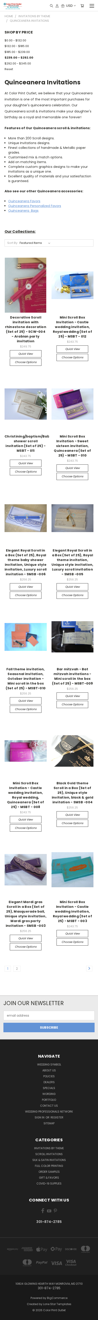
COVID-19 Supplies (49, 1183)
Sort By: (12, 243)
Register (57, 1117)
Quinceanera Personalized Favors (34, 206)
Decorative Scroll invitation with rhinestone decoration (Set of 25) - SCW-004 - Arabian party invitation (25, 329)
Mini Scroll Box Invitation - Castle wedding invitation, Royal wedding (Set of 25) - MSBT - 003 (72, 911)
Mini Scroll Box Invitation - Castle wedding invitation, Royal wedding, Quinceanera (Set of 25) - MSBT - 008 (25, 795)
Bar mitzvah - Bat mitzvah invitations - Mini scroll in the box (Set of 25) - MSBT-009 (72, 676)
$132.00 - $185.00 (17, 46)
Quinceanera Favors (24, 201)
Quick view (25, 354)
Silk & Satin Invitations (49, 1160)
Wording (49, 1094)
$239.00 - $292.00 (19, 57)
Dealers (49, 1082)
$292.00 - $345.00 (18, 63)
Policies (49, 1076)
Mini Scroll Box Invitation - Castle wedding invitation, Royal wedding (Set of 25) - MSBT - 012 (72, 327)
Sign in (40, 1117)
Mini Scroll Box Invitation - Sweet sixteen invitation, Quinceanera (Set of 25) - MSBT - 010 (72, 446)
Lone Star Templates (57, 1304)
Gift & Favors (49, 1178)
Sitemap (49, 1123)
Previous (7, 1315)
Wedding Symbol (49, 1064)
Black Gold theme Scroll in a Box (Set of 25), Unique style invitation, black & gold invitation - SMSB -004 (72, 792)
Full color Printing (49, 1166)
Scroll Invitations (49, 1154)
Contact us (49, 1106)
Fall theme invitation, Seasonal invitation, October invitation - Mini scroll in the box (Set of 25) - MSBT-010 (26, 678)
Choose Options (25, 362)
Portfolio (49, 1100)
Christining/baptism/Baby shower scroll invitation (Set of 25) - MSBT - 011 (28, 443)
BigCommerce (57, 1298)
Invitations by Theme (49, 1148)
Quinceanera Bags (23, 210)
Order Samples (49, 1172)
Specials (49, 1088)
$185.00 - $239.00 (17, 52)
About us (49, 1070)
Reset (9, 69)
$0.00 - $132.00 (15, 40)
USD (69, 5)
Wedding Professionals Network (49, 1111)
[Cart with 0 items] (82, 6)
